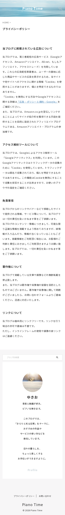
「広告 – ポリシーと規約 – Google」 (37, 101)
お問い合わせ (45, 496)
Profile (33, 470)
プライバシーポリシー (24, 496)
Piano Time (32, 8)
